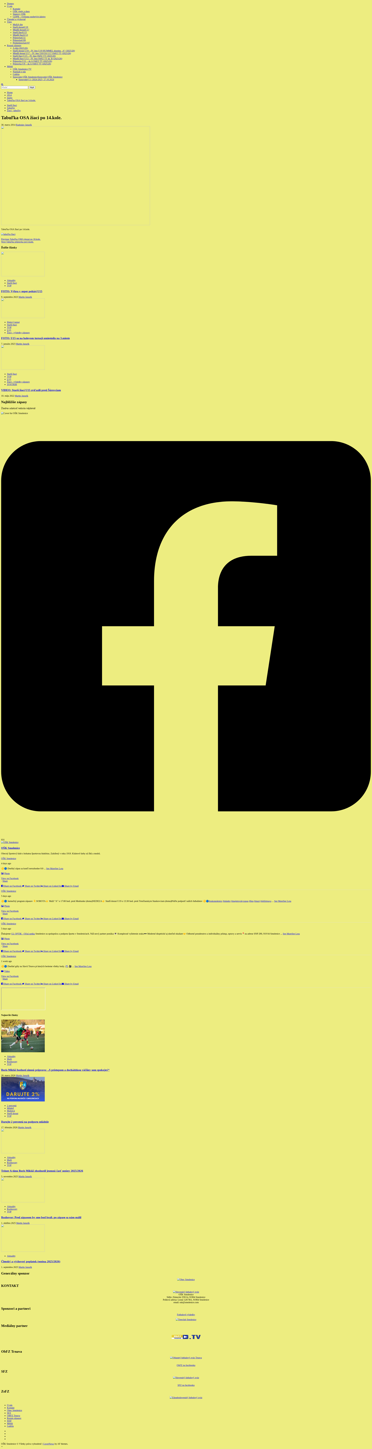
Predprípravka (21, 43)
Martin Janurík (25, 297)
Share (5, 881)
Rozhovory (12, 1061)
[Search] (2, 84)
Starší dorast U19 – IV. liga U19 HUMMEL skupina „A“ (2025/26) (44, 50)
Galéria (16, 74)
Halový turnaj (13, 322)
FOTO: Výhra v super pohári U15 (21, 291)
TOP (9, 285)
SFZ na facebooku (186, 1385)
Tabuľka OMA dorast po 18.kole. (21, 239)
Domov (10, 3)
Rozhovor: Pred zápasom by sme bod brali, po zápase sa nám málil (41, 1217)
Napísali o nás (19, 71)
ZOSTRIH (12, 384)
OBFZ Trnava (13, 1415)
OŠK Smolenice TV (22, 69)
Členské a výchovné (16, 19)
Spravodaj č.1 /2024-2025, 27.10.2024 (36, 79)
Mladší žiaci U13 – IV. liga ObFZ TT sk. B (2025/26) (37, 58)
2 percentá (11, 1105)
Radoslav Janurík (24, 125)
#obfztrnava (265, 901)
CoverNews (48, 1444)
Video (7, 971)
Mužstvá (11, 1111)
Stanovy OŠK (19, 14)
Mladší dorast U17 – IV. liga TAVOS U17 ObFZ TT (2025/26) (42, 53)
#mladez (227, 901)
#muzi (257, 901)
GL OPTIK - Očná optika (23, 933)
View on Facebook (10, 878)
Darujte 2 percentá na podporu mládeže (25, 1121)
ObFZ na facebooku (186, 1365)
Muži (18, 24)
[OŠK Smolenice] (9, 842)
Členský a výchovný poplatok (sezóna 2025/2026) (30, 1261)
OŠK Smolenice (8, 858)
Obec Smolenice (14, 1410)
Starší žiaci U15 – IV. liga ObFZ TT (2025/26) (34, 56)
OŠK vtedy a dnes (21, 11)
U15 (9, 330)
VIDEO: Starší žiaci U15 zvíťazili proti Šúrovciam (31, 390)
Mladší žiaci (20, 35)
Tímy (9, 22)
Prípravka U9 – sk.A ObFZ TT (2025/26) (32, 64)
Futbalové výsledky (186, 1314)
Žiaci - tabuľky (14, 110)
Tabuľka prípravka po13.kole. (17, 242)
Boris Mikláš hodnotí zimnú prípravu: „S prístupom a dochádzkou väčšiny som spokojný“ (55, 1069)
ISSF (9, 1421)
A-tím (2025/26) (20, 48)
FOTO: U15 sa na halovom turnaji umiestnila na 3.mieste (35, 338)
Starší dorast (20, 27)
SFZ (9, 1413)
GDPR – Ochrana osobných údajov (29, 16)
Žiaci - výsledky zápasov (18, 332)
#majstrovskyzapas (239, 901)
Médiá (10, 66)
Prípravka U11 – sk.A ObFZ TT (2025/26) (32, 61)
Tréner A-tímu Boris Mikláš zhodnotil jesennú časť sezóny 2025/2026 (42, 1170)
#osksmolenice (215, 901)
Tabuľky (11, 108)
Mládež (10, 1108)
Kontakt (16, 9)
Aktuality (11, 280)
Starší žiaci (20, 32)
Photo (7, 873)
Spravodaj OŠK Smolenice (37, 77)
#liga (251, 901)
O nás (9, 6)
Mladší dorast (21, 30)
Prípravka (19, 37)
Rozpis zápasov (14, 45)
